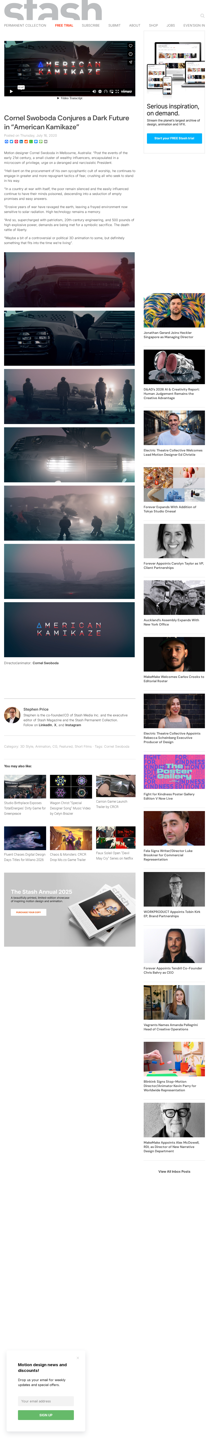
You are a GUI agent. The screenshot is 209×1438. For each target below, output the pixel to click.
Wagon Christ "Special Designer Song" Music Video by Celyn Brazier (70, 808)
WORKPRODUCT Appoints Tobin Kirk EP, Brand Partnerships (172, 914)
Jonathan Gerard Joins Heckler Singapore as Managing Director (168, 335)
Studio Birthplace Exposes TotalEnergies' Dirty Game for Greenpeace (25, 808)
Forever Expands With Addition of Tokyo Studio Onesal (170, 509)
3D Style (26, 746)
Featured (66, 746)
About (134, 25)
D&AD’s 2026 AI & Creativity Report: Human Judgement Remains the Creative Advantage (172, 393)
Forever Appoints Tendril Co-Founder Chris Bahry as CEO (173, 970)
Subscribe (91, 25)
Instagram (73, 725)
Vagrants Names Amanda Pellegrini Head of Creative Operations (171, 1027)
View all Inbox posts (174, 1171)
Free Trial (64, 25)
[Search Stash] (201, 15)
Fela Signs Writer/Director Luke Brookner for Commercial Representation (168, 855)
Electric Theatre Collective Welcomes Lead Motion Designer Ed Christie (173, 452)
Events (189, 25)
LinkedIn (45, 725)
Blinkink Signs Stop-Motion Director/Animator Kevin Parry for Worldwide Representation (170, 1085)
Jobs (171, 25)
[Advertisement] (174, 225)
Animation (42, 746)
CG (54, 746)
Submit (114, 25)
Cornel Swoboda (46, 663)
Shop (153, 25)
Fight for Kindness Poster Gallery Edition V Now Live (169, 796)
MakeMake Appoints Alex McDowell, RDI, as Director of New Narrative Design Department (171, 1146)
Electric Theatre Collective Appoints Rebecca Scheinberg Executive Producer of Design (172, 737)
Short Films (83, 746)
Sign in (199, 25)
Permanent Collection (25, 25)
